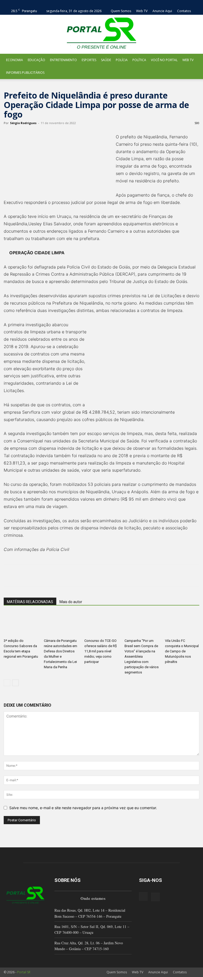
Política (139, 60)
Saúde (106, 60)
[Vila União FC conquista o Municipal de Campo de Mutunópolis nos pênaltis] (182, 624)
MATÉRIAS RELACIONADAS (30, 602)
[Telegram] (69, 575)
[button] (195, 4)
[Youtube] (155, 897)
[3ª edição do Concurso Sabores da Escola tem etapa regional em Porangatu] (21, 624)
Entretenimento (63, 60)
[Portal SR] (101, 34)
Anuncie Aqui (162, 11)
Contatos (184, 11)
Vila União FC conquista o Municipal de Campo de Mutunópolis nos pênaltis (182, 651)
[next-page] (15, 683)
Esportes (89, 60)
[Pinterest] (33, 575)
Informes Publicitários (25, 72)
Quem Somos (121, 11)
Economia (14, 60)
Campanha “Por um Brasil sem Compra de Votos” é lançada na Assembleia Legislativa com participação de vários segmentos (141, 656)
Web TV (141, 11)
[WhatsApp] (45, 575)
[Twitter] (21, 575)
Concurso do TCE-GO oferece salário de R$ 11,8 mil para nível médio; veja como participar (100, 651)
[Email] (57, 575)
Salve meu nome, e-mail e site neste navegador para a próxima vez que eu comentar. (83, 807)
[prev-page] (7, 683)
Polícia (122, 60)
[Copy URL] (82, 575)
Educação (36, 60)
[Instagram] (143, 896)
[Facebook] (9, 575)
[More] (94, 575)
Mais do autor (70, 602)
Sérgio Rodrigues (23, 123)
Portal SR (23, 972)
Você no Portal (164, 60)
